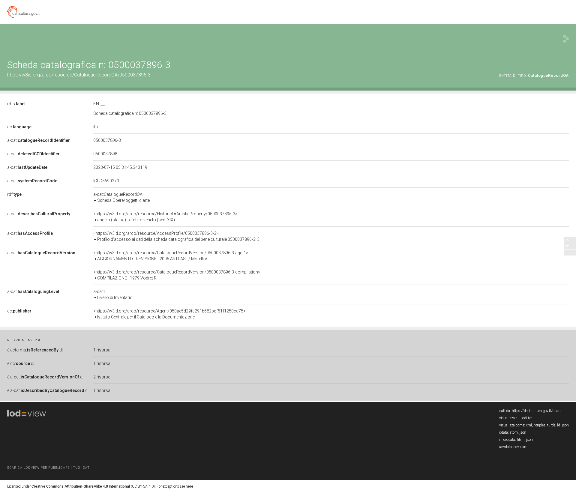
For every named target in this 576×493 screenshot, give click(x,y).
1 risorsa (101, 350)
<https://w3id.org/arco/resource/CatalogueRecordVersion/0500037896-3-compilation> (176, 275)
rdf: (14, 194)
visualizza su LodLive (515, 418)
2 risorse (101, 377)
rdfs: (16, 103)
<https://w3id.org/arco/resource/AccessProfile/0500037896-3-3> (176, 236)
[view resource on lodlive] (566, 39)
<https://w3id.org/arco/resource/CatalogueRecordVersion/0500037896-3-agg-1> (170, 255)
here (189, 486)
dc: (19, 126)
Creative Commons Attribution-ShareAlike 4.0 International (81, 486)
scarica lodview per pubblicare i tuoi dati (49, 468)
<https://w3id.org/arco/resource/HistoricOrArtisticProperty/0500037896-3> (165, 216)
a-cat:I (113, 294)
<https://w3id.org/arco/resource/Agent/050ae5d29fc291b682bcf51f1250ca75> (169, 314)
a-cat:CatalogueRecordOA (121, 197)
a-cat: (38, 140)
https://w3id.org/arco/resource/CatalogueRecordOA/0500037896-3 (79, 75)
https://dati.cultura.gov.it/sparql (537, 411)
